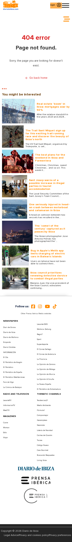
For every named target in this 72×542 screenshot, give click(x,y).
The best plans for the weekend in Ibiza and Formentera (50, 157)
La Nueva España (44, 384)
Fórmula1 (41, 410)
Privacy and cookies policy (34, 535)
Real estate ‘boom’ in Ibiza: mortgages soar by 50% (53, 106)
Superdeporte (42, 344)
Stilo (5, 432)
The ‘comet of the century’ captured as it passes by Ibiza (50, 228)
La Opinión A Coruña (45, 379)
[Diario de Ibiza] (36, 468)
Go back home (38, 78)
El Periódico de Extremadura (49, 389)
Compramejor (42, 415)
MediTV (6, 410)
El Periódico (8, 367)
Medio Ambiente (44, 405)
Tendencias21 (42, 400)
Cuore (5, 423)
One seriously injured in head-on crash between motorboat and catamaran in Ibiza (49, 207)
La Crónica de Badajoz (12, 387)
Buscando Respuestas (45, 455)
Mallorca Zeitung (44, 329)
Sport (39, 339)
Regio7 (39, 334)
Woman (6, 428)
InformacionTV (9, 405)
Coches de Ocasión (44, 435)
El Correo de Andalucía (46, 354)
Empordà (7, 342)
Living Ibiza (42, 460)
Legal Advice (11, 535)
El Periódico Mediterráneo (14, 377)
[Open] (65, 5)
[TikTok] (55, 306)
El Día (5, 357)
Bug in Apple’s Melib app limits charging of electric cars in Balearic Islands (48, 253)
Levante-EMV (42, 324)
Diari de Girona (9, 327)
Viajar (5, 437)
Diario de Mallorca (10, 337)
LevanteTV (7, 400)
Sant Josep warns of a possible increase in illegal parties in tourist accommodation (47, 185)
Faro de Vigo (8, 382)
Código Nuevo (43, 445)
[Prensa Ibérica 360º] (36, 495)
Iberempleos (42, 420)
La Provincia (42, 359)
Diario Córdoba (9, 347)
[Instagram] (40, 306)
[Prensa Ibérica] (36, 480)
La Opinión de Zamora (46, 364)
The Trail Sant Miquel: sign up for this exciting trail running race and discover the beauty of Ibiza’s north (47, 135)
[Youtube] (47, 306)
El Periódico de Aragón (12, 362)
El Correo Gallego (44, 349)
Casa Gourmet (42, 450)
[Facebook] (33, 306)
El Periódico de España (12, 372)
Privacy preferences (60, 535)
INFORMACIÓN (9, 352)
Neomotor (41, 425)
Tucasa (39, 440)
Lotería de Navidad (45, 430)
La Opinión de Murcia (46, 374)
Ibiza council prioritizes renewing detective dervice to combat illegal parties (48, 275)
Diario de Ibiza (9, 332)
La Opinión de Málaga (46, 369)
